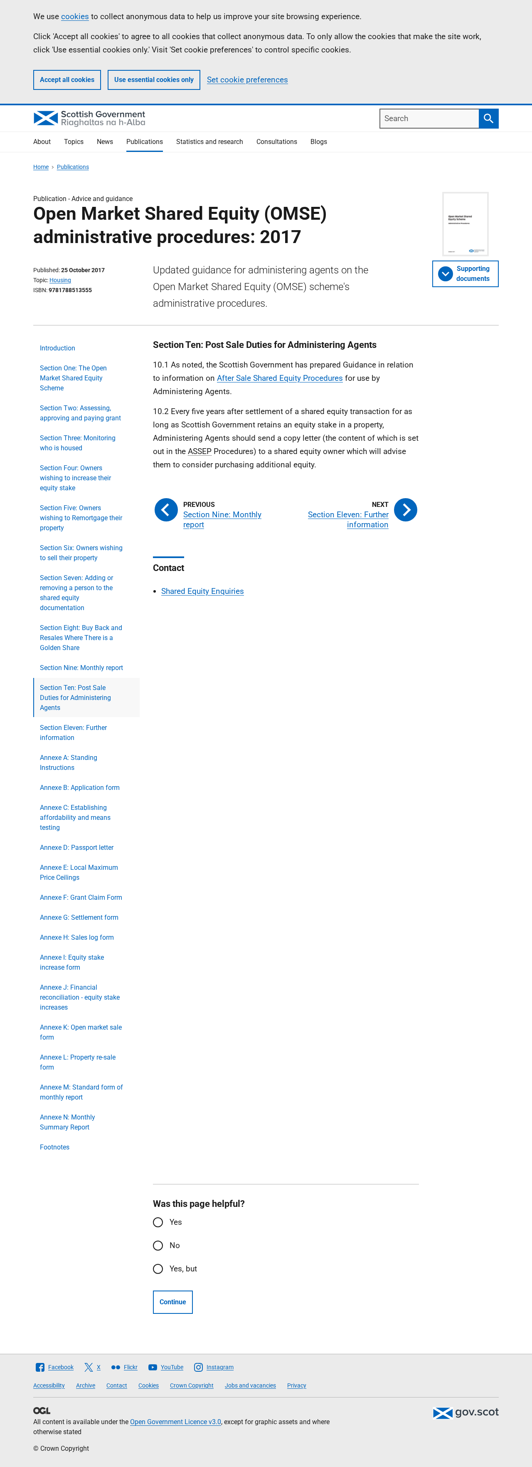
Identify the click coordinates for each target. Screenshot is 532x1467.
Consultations (276, 142)
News (105, 142)
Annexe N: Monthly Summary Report (67, 1122)
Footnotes (54, 1147)
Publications (144, 142)
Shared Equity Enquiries (202, 591)
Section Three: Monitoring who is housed (78, 443)
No (175, 1245)
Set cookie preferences (247, 79)
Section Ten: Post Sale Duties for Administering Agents (75, 698)
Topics (74, 142)
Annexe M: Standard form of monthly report (81, 1092)
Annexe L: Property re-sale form (78, 1062)
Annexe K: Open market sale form (81, 1032)
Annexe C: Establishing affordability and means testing (75, 818)
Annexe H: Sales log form (77, 937)
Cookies (148, 1385)
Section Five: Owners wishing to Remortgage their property (81, 518)
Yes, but (183, 1268)
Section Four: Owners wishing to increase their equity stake (75, 478)
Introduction (57, 348)
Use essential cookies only (154, 80)
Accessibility (49, 1385)
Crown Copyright (192, 1385)
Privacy (296, 1385)
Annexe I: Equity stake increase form (72, 962)
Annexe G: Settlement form (79, 917)
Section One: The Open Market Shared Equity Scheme (73, 378)
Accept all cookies (67, 80)
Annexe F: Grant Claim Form (81, 897)
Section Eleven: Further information (73, 733)
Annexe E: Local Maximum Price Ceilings (79, 872)
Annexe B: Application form (80, 788)
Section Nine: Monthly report (81, 668)
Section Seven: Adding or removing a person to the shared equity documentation (76, 593)
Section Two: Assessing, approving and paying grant (80, 413)
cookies (75, 16)
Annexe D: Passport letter (76, 847)
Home (41, 167)
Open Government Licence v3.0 (175, 1422)
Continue (173, 1302)
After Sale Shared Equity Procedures (280, 378)
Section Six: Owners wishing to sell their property (81, 553)
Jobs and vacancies (250, 1385)
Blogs (318, 142)
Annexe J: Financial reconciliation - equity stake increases (80, 997)
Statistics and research (209, 142)
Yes (176, 1222)
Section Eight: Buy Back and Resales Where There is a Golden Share (81, 638)
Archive (85, 1385)
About (42, 142)
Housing (60, 280)
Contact (116, 1385)
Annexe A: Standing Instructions (68, 763)
